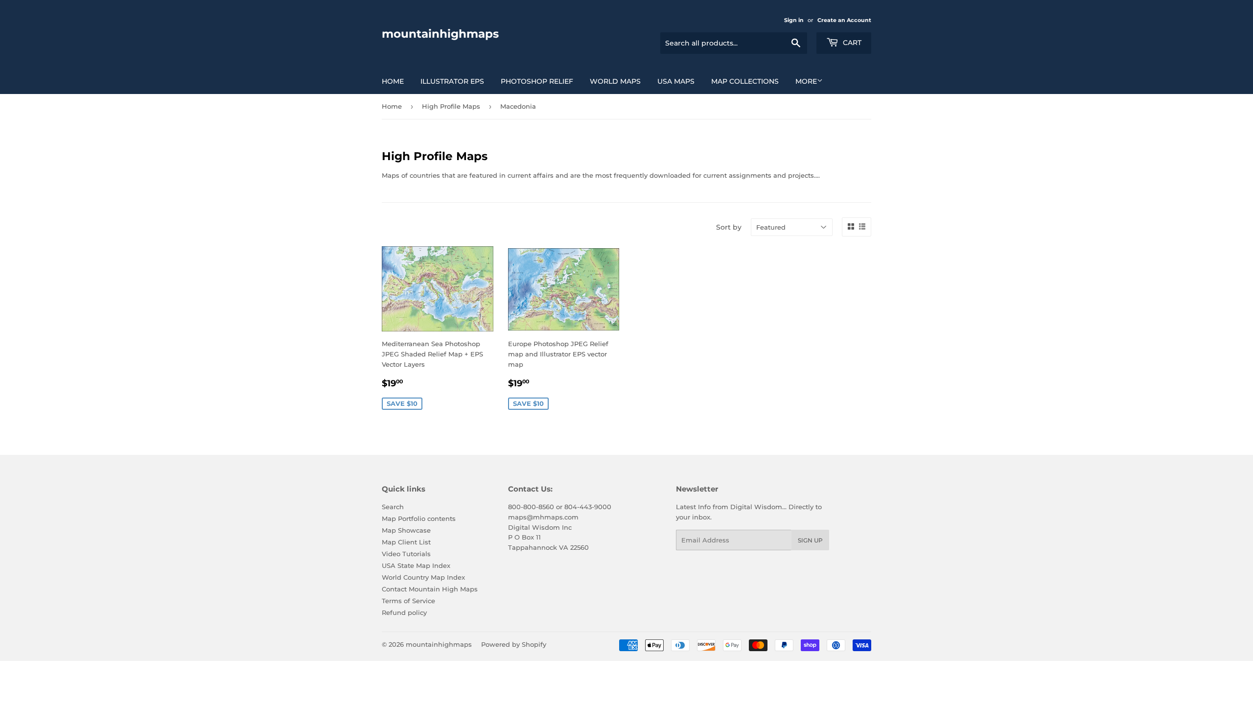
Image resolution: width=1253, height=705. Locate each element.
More (806, 81)
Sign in (794, 20)
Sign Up (810, 540)
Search (393, 507)
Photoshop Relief (537, 81)
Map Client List (406, 542)
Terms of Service (408, 601)
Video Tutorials (406, 554)
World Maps (615, 81)
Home (393, 81)
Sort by (729, 227)
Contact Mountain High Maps (430, 589)
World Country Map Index (423, 577)
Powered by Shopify (513, 644)
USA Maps (676, 81)
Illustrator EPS (452, 81)
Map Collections (745, 81)
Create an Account (844, 20)
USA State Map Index (416, 565)
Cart (851, 42)
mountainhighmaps (440, 34)
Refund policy (404, 612)
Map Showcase (406, 530)
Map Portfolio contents (419, 518)
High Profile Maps (451, 106)
